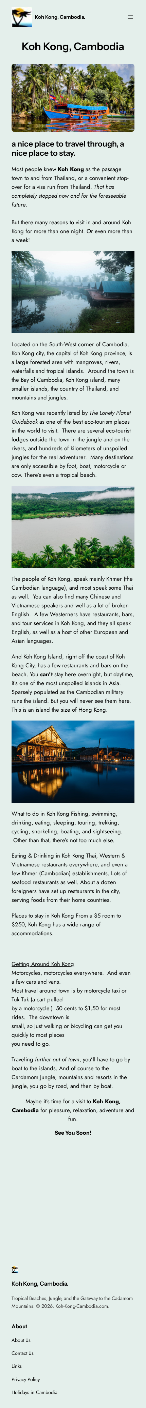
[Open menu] (130, 17)
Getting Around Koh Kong (43, 964)
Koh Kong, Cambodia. (60, 17)
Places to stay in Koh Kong (43, 915)
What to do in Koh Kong (40, 813)
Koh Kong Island (42, 656)
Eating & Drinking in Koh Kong (48, 855)
